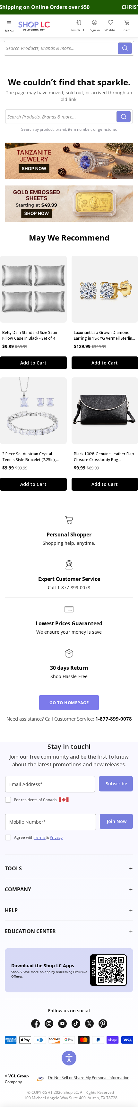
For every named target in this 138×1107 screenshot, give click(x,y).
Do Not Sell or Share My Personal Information (88, 1077)
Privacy (56, 837)
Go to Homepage (69, 702)
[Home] (42, 26)
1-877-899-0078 (73, 587)
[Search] (125, 48)
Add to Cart (33, 363)
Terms (40, 837)
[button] (69, 868)
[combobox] (62, 48)
